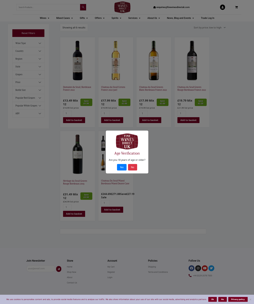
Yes (122, 167)
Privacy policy (238, 299)
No (222, 299)
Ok (212, 299)
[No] (250, 299)
